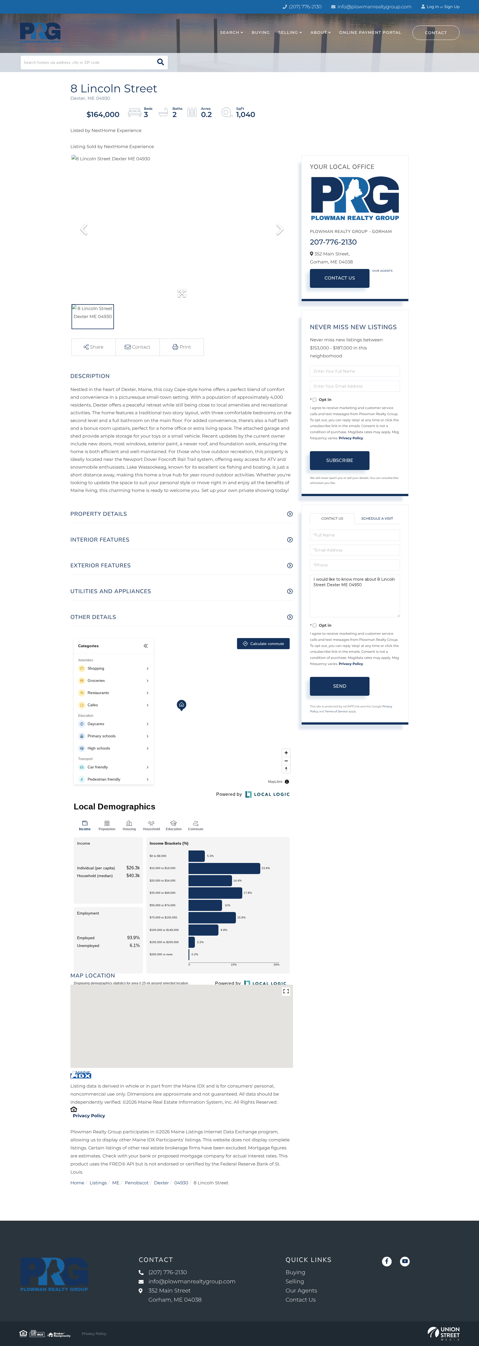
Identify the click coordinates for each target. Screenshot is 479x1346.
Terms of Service (336, 711)
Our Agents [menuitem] (301, 1290)
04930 (181, 1183)
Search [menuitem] (229, 32)
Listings (98, 1183)
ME (115, 1183)
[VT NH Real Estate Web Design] (444, 1334)
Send (339, 686)
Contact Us (340, 278)
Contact (436, 32)
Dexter (161, 1183)
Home (77, 1183)
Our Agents (382, 271)
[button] (160, 62)
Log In (432, 6)
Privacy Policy (89, 1116)
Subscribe (339, 460)
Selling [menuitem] (288, 32)
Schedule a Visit (377, 519)
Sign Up (452, 6)
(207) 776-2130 (305, 7)
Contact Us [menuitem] (300, 1300)
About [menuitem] (318, 32)
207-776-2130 (333, 242)
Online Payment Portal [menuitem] (370, 32)
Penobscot (137, 1183)
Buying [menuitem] (261, 32)
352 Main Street (175, 1295)
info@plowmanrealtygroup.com (375, 7)
